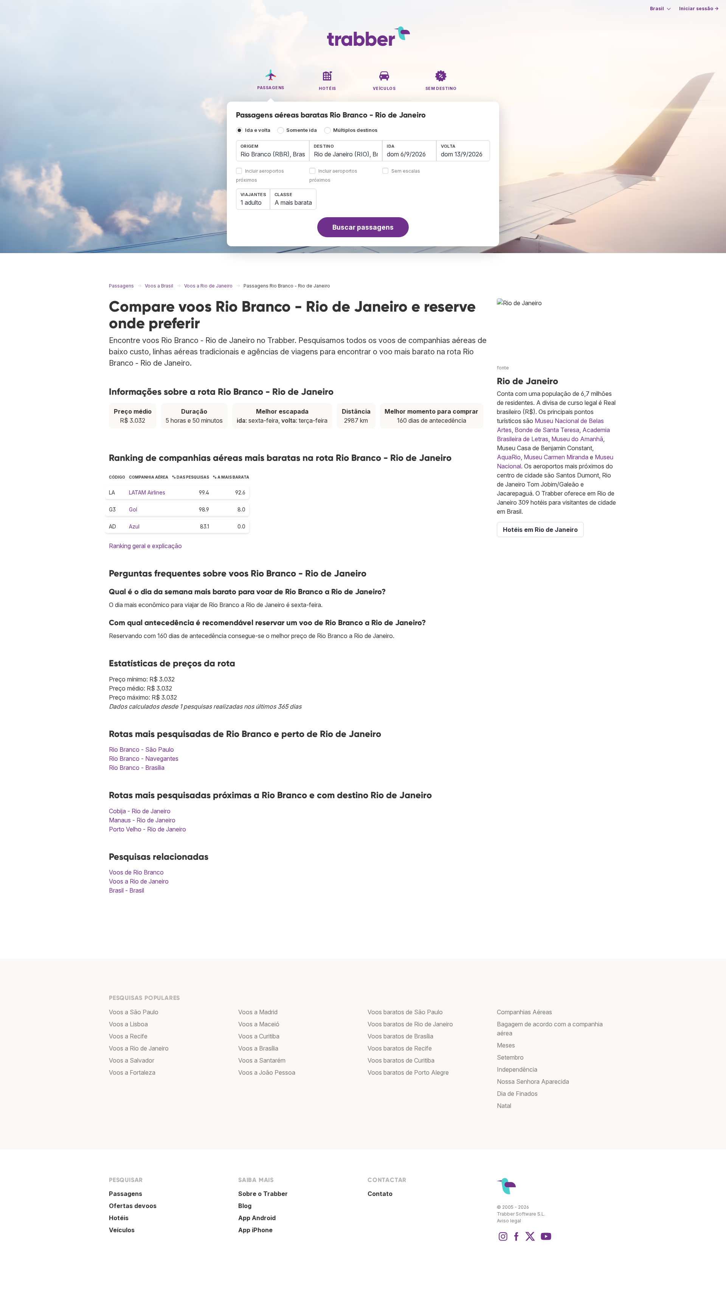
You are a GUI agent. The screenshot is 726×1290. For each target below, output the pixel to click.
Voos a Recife (128, 1036)
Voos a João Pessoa (266, 1072)
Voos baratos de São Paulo (405, 1012)
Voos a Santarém (261, 1060)
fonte (503, 368)
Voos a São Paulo (133, 1012)
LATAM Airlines (147, 492)
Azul (134, 526)
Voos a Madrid (258, 1012)
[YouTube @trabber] (545, 1240)
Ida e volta (257, 130)
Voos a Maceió (258, 1024)
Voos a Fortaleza (132, 1072)
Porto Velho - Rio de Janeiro (147, 829)
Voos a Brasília (258, 1048)
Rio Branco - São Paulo (141, 749)
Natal (504, 1105)
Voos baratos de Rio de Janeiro (410, 1024)
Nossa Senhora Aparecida (533, 1081)
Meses (506, 1045)
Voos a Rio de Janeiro (139, 881)
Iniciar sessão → (698, 8)
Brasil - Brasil (126, 890)
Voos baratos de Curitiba (401, 1060)
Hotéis (119, 1218)
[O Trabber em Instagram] (503, 1240)
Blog (244, 1206)
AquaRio (509, 457)
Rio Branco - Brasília (136, 767)
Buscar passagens (363, 227)
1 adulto (251, 202)
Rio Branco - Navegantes (143, 758)
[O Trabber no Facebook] (516, 1240)
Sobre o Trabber (263, 1193)
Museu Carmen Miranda (556, 457)
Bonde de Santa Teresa (547, 430)
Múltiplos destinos (355, 130)
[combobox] (272, 150)
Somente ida (301, 130)
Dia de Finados (517, 1093)
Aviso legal (509, 1221)
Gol (133, 509)
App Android (257, 1218)
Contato (380, 1193)
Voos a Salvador (131, 1060)
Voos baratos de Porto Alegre (408, 1072)
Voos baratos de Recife (400, 1048)
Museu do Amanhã (577, 439)
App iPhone (255, 1230)
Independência (517, 1069)
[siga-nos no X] (530, 1240)
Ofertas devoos (133, 1206)
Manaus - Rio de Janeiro (142, 820)
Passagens (125, 1193)
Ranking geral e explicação (145, 546)
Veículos (122, 1230)
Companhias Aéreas (524, 1012)
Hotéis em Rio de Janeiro (540, 529)
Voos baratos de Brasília (400, 1036)
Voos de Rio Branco (136, 872)
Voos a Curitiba (258, 1036)
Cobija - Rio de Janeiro (140, 811)
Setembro (510, 1057)
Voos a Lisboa (128, 1024)
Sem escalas (405, 171)
